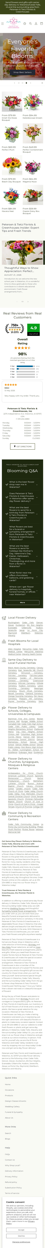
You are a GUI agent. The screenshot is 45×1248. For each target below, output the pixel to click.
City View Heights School (29, 732)
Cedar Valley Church (33, 791)
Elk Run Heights (35, 625)
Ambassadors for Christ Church (25, 773)
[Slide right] (28, 301)
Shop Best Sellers (23, 72)
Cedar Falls (28, 622)
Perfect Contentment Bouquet (33, 151)
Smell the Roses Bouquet (9, 119)
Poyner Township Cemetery (22, 701)
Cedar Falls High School (32, 724)
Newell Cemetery (16, 693)
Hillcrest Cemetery (26, 683)
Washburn (25, 633)
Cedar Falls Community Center (23, 824)
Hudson (39, 628)
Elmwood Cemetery (32, 673)
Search (8, 1133)
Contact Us (10, 1160)
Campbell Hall (14, 724)
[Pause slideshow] (42, 83)
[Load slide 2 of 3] (22, 82)
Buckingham (14, 622)
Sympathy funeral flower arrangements (19, 911)
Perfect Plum (8, 150)
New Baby (6, 947)
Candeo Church (23, 789)
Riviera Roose (28, 829)
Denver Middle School (25, 745)
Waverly (11, 635)
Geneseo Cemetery (18, 681)
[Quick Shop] (24, 23)
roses (38, 947)
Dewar (11, 625)
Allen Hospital (14, 649)
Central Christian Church (19, 796)
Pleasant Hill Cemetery (31, 699)
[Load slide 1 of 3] (18, 82)
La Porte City (35, 630)
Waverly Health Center (32, 654)
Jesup (21, 630)
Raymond (12, 633)
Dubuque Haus (25, 752)
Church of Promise (23, 807)
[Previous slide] (14, 83)
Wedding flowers (17, 908)
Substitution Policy (13, 1188)
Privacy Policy (11, 1177)
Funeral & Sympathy (14, 1112)
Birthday (32, 945)
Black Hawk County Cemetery (21, 668)
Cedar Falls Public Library (22, 726)
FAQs (7, 1154)
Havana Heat (8, 211)
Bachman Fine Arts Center (21, 719)
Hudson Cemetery (27, 686)
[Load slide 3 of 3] (26, 82)
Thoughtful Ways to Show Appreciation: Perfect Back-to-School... (21, 269)
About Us (9, 1118)
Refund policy (11, 1182)
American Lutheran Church (20, 776)
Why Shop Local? (12, 1165)
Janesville (12, 630)
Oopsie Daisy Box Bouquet (31, 212)
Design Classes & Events (15, 1101)
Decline (21, 1236)
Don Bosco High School (32, 747)
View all (5, 235)
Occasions (9, 1090)
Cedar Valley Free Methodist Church (25, 794)
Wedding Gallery (12, 1106)
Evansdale (12, 628)
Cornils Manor (15, 737)
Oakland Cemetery (34, 693)
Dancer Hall (29, 737)
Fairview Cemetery (17, 675)
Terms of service (12, 1193)
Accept (21, 1230)
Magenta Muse (29, 182)
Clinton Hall (13, 734)
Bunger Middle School (32, 721)
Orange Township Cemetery (20, 696)
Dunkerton (20, 625)
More (22, 602)
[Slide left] (17, 301)
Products (9, 1095)
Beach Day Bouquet (11, 182)
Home (7, 1084)
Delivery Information (14, 1171)
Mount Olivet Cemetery (31, 691)
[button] (30, 23)
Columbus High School (32, 734)
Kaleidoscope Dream (32, 118)
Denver (39, 622)
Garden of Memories (31, 678)
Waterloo (39, 633)
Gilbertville (26, 628)
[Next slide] (30, 83)
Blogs (7, 1139)
